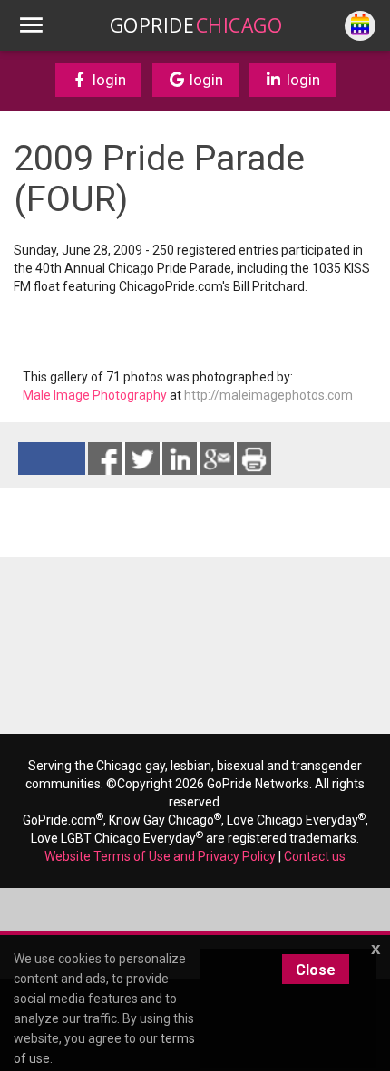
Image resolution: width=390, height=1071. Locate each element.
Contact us (315, 856)
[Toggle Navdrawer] (31, 25)
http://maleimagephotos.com (268, 395)
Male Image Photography (95, 395)
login (107, 80)
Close (316, 970)
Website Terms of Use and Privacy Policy (160, 856)
